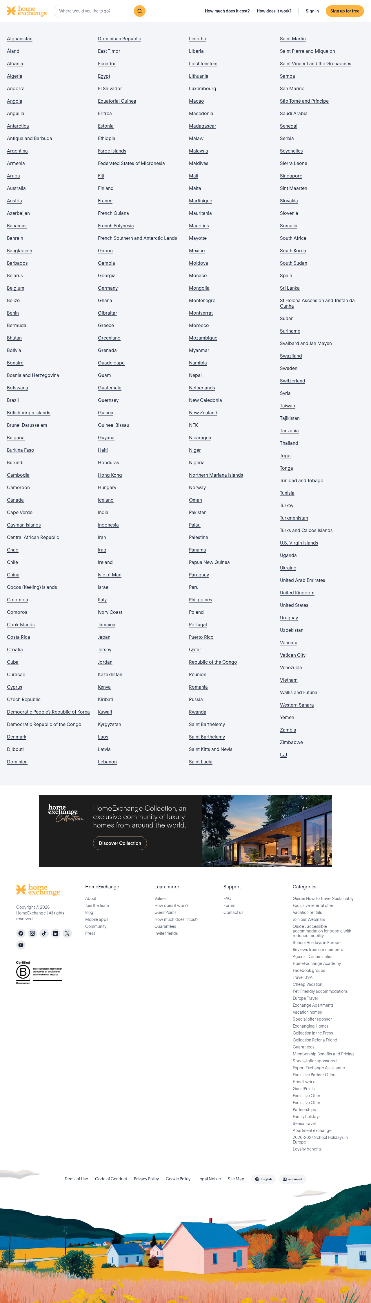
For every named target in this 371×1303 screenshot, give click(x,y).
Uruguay (289, 617)
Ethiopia (106, 138)
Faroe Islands (112, 151)
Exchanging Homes (311, 1026)
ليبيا (283, 755)
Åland (13, 51)
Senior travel (304, 1123)
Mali (193, 176)
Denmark (16, 737)
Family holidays (307, 1116)
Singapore (291, 176)
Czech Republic (24, 699)
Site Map (236, 1179)
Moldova (198, 263)
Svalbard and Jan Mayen (306, 343)
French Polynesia (116, 225)
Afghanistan (19, 38)
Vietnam (289, 680)
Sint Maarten (293, 188)
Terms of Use (76, 1179)
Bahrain (15, 238)
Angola (14, 101)
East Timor (109, 51)
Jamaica (106, 624)
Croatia (15, 649)
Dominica (17, 762)
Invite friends (166, 933)
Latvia (104, 749)
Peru (194, 587)
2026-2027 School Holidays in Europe (320, 1139)
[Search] (140, 11)
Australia (16, 188)
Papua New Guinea (209, 562)
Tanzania (289, 430)
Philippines (200, 599)
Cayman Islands (24, 525)
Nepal (195, 375)
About (90, 898)
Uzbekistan (291, 630)
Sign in (312, 11)
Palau (195, 525)
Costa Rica (18, 637)
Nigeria (197, 462)
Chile (12, 562)
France (105, 201)
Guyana (106, 437)
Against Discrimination (313, 956)
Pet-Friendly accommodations (320, 991)
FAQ (227, 898)
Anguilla (15, 113)
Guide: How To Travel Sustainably (323, 898)
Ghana (105, 300)
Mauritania (200, 213)
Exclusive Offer (306, 1095)
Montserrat (201, 313)
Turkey (286, 505)
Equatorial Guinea (117, 101)
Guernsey (108, 400)
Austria (14, 201)
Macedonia (201, 113)
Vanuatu (288, 642)
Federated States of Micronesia (131, 163)
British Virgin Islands (28, 412)
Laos (103, 737)
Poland (196, 612)
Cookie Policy (178, 1179)
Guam (104, 375)
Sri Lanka (290, 288)
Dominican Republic (119, 38)
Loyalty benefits (307, 1149)
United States (294, 605)
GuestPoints (165, 912)
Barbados (17, 263)
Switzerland (292, 381)
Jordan (105, 662)
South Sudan (293, 263)
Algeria (14, 76)
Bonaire (15, 363)
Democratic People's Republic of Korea (48, 712)
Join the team (97, 905)
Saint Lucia (200, 762)
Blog (89, 912)
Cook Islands (21, 624)
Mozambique (203, 338)
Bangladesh (19, 250)
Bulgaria (16, 437)
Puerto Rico (201, 637)
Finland (106, 188)
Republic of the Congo (213, 662)
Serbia (287, 138)
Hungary (107, 487)
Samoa (287, 76)
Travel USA (302, 977)
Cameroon (18, 487)
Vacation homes (307, 1012)
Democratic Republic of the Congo (44, 724)
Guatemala (109, 388)
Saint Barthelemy (207, 737)
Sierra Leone (293, 163)
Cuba (13, 662)
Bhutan (14, 338)
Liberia (196, 51)
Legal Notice (209, 1179)
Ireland (105, 562)
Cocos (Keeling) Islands (32, 587)
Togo (285, 455)
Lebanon (107, 762)
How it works (305, 1081)
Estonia (106, 126)
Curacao (16, 674)
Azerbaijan (18, 213)
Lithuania (198, 76)
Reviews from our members (318, 949)
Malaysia (198, 151)
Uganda (288, 555)
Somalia (288, 225)
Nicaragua (200, 437)
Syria (285, 393)
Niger (195, 450)
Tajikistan (290, 418)
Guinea (105, 412)
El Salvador (110, 88)
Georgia (107, 275)
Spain (286, 275)
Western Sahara (297, 705)
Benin (13, 313)
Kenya (104, 687)
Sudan (287, 318)
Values (160, 898)
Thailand (289, 443)
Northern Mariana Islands (216, 475)
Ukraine (288, 568)
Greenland (109, 338)
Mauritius (199, 225)
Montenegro (202, 300)
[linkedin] (55, 933)
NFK (193, 425)
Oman (195, 500)
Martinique (200, 201)
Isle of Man (109, 575)
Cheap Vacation (307, 984)
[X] (67, 933)
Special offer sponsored (315, 1061)
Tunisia (287, 493)
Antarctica (18, 126)
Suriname (290, 331)
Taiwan (287, 406)
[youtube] (21, 945)
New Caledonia (205, 400)
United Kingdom (297, 593)
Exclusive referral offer (313, 905)
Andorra (16, 88)
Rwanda (197, 712)
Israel (104, 587)
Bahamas (17, 225)
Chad (13, 550)
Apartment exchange (312, 1130)
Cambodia (18, 475)
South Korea (293, 250)
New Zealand (203, 412)
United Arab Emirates (302, 580)
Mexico (197, 250)
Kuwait (105, 712)
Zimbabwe (291, 742)
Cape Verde (19, 512)
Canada (15, 500)
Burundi (15, 462)
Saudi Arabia (294, 113)
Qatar (195, 649)
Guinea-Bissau (113, 425)
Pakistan (198, 512)
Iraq (102, 550)
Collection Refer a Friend (315, 1040)
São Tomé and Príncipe (304, 101)
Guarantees (165, 926)
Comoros (17, 612)
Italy (102, 599)
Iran (102, 537)
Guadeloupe (111, 363)
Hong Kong (110, 475)
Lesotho (197, 38)
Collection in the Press (313, 1033)
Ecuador (107, 63)
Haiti (103, 450)
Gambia (106, 263)
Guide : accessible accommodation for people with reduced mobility (322, 931)
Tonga (286, 468)
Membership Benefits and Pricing (323, 1054)
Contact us (233, 912)
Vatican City (292, 655)
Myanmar (199, 350)
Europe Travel (305, 998)
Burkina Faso (20, 450)
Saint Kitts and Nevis (210, 749)
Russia (196, 699)
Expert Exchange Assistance (319, 1068)
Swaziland (291, 356)
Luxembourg (202, 88)
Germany (108, 288)
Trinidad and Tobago (301, 480)
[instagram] (32, 933)
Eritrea (105, 113)
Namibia (198, 363)
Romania (198, 687)
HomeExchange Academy (317, 963)
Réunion (197, 674)
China (13, 575)
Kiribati (105, 699)
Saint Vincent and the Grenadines (315, 63)
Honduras (108, 462)
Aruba (13, 176)
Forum (229, 905)
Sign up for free (344, 11)
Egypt (104, 76)
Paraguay (199, 575)
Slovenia (289, 213)
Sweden (288, 368)
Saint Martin (293, 38)
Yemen (287, 717)
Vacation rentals (307, 912)
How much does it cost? (227, 11)
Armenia (16, 163)
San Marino (292, 88)
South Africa (293, 238)
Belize (13, 300)
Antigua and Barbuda (29, 138)
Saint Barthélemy (207, 724)
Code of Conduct (111, 1179)
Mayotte (198, 238)
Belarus (15, 275)
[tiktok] (44, 933)
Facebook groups (309, 970)
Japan (104, 637)
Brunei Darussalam (27, 425)
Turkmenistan (294, 518)
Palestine (198, 537)
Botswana (17, 388)
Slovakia (289, 201)
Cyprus (14, 687)
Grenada (107, 350)
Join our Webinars (309, 919)
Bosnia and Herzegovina (33, 375)
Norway (197, 487)
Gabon (105, 250)
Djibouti (15, 749)
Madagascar (202, 126)
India (103, 512)
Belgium (15, 288)
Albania (15, 63)
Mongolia (199, 288)
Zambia (288, 730)
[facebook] (21, 933)
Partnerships (304, 1109)
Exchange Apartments (313, 1005)
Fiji (101, 176)
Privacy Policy (146, 1179)
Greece (106, 325)
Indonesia (108, 525)
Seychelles (291, 151)
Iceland (106, 500)
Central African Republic (33, 537)
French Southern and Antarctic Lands (137, 238)
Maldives (198, 163)
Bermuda (16, 325)
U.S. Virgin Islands (299, 543)
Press (90, 933)
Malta (195, 188)
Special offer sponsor (312, 1019)
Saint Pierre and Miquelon (307, 51)
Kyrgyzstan (109, 724)
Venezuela (291, 667)
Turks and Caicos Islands (306, 530)
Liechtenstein (203, 63)
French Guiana (113, 213)
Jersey (104, 649)
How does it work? (274, 11)
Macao (196, 101)
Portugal (198, 624)
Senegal (288, 126)
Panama (197, 550)
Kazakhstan (110, 674)
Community (95, 926)
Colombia (17, 599)
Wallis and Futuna (298, 692)
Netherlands (202, 388)
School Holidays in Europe (317, 942)
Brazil (13, 400)
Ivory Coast (110, 612)
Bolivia (14, 350)
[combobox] (100, 11)
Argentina (17, 151)
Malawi (197, 138)
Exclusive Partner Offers (315, 1074)
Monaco (198, 275)
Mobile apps (96, 919)
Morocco (199, 325)
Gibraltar (107, 313)
